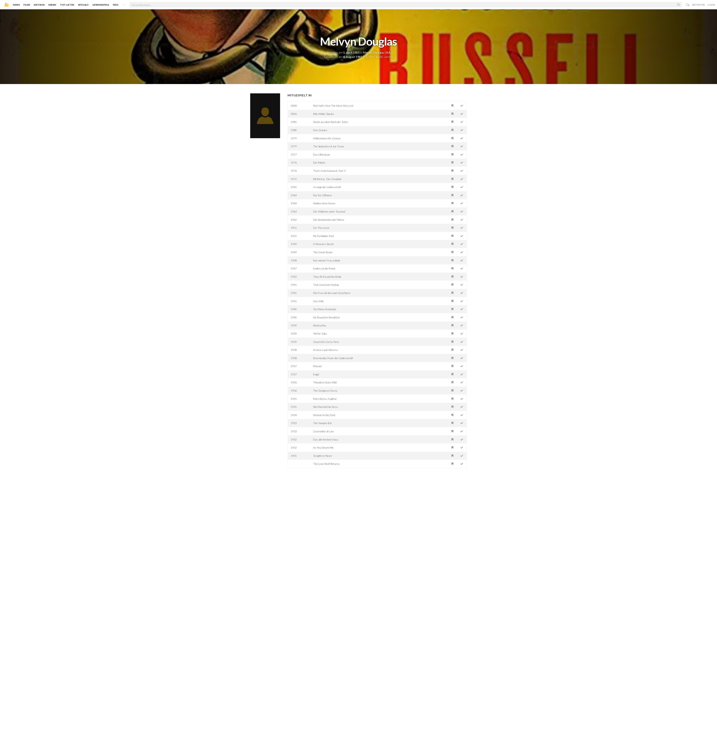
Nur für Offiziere (322, 195)
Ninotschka (319, 325)
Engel (316, 374)
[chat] (688, 5)
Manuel (317, 366)
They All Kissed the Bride (327, 276)
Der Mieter (319, 162)
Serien (52, 5)
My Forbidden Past (323, 236)
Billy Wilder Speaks (323, 113)
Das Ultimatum (321, 154)
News (16, 5)
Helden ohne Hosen (324, 203)
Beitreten (698, 5)
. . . (123, 3)
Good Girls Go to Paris (326, 341)
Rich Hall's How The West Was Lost (333, 105)
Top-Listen (67, 5)
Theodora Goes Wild (325, 382)
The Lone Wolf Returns (326, 463)
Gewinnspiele (100, 5)
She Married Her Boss (325, 406)
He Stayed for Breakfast (326, 317)
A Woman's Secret (323, 244)
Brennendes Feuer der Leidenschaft (333, 358)
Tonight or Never (322, 455)
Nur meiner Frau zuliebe (326, 260)
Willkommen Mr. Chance (327, 138)
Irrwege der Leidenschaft (327, 187)
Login (711, 5)
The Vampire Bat (322, 423)
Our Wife (318, 301)
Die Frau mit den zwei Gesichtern (331, 292)
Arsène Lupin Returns (325, 349)
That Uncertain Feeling (326, 284)
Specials (83, 5)
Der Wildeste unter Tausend (329, 211)
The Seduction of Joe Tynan (328, 146)
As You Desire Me (323, 447)
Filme (27, 5)
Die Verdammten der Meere (328, 219)
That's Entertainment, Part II (329, 170)
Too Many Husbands (324, 309)
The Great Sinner (323, 252)
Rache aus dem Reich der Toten (330, 121)
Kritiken (39, 5)
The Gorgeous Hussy (325, 390)
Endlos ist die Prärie (324, 268)
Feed (115, 5)
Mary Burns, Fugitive (325, 398)
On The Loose (321, 227)
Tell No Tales (320, 333)
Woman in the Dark (324, 415)
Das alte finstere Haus (325, 439)
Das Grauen (320, 130)
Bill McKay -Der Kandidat (327, 179)
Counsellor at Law (323, 431)
